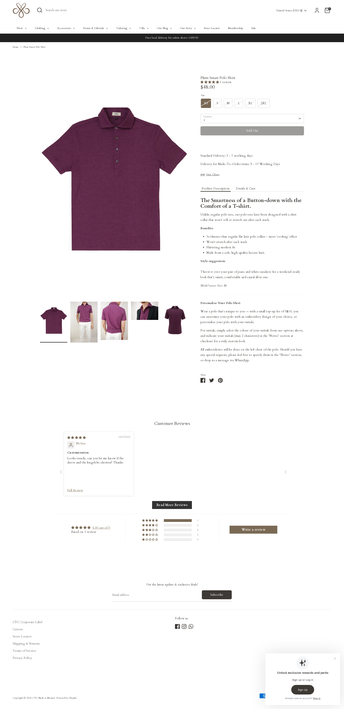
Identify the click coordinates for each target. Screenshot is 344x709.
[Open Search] (40, 10)
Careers (18, 629)
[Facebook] (177, 626)
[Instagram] (184, 626)
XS (206, 103)
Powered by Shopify (67, 697)
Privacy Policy (22, 658)
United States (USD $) (289, 10)
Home (16, 47)
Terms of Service (24, 651)
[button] (210, 82)
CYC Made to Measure (43, 697)
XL (250, 103)
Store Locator (22, 636)
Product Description (216, 188)
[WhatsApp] (191, 626)
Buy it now (252, 143)
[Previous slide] (60, 471)
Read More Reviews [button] (172, 505)
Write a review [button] (253, 529)
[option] (114, 189)
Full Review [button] (75, 490)
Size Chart (212, 174)
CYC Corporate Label (27, 622)
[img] (76, 438)
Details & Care (245, 188)
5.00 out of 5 (101, 528)
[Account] (317, 10)
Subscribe (216, 595)
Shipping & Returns (26, 644)
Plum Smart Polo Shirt (34, 47)
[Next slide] (284, 471)
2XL (264, 103)
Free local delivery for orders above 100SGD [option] (171, 38)
